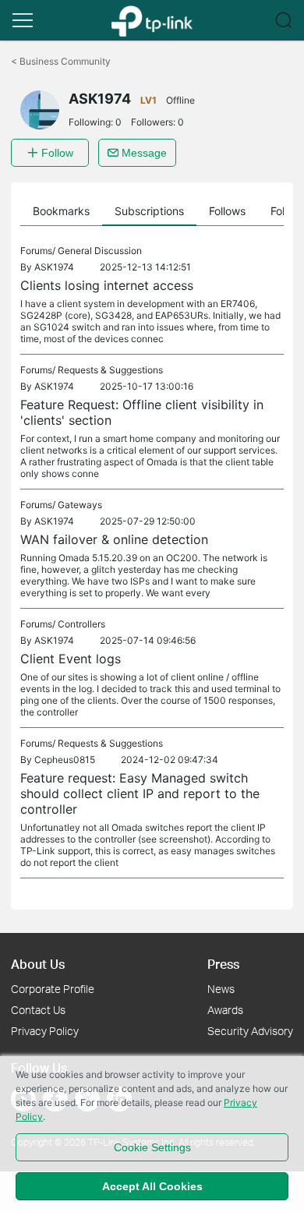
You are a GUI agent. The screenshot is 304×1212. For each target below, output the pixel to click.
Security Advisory (250, 1030)
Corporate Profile (52, 988)
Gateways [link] (80, 505)
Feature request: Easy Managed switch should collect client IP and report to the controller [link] (140, 793)
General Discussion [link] (100, 250)
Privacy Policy (45, 1030)
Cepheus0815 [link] (64, 759)
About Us (38, 964)
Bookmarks (61, 210)
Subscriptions (149, 210)
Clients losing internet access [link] (106, 285)
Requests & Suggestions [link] (110, 370)
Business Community (61, 61)
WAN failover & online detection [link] (114, 539)
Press (223, 964)
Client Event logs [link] (70, 658)
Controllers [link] (81, 624)
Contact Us (38, 1009)
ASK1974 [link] (54, 267)
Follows (227, 210)
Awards (225, 1009)
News (221, 988)
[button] (22, 20)
